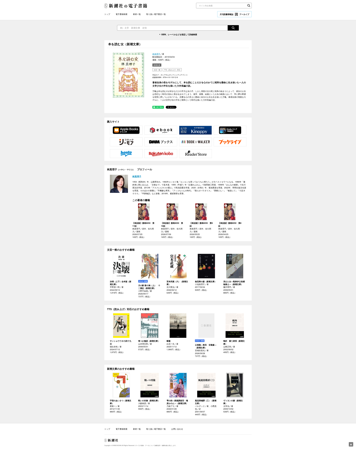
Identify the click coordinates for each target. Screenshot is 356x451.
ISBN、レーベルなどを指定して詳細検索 (179, 34)
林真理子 (156, 53)
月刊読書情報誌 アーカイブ (234, 14)
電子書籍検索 (121, 14)
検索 (248, 5)
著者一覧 (137, 14)
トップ (107, 14)
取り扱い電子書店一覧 (156, 14)
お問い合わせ (177, 428)
